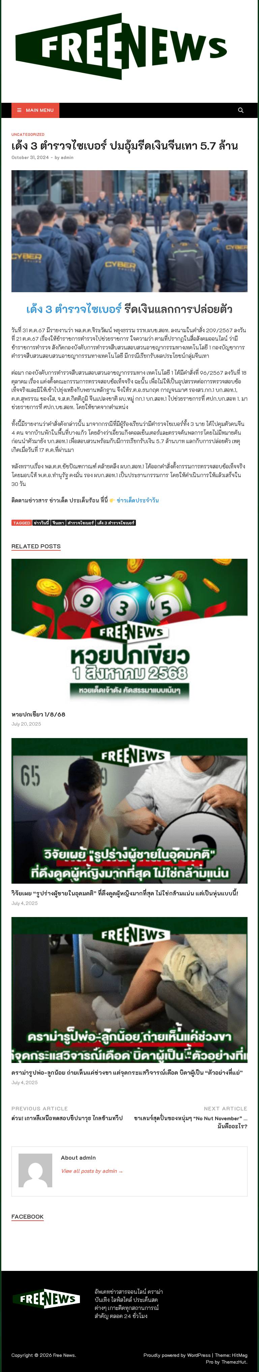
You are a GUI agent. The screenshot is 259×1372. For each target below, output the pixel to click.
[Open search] (241, 110)
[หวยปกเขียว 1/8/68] (129, 633)
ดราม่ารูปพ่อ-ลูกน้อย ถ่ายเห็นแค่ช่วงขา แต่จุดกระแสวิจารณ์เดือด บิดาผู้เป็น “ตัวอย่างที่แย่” (127, 1072)
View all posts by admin (92, 1170)
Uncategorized (28, 134)
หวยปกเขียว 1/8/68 (38, 714)
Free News (64, 1355)
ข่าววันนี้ (41, 522)
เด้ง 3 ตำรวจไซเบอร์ (74, 309)
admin (67, 157)
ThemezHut (233, 1362)
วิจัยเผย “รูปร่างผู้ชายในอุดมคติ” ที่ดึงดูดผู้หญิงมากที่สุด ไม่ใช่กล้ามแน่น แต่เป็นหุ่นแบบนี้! (124, 893)
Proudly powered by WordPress (177, 1355)
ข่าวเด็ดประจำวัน (138, 500)
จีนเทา (58, 522)
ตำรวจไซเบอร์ (81, 522)
